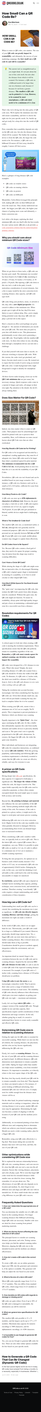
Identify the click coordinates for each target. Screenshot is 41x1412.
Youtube (21, 1395)
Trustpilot (35, 1392)
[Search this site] (34, 3)
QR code (19, 776)
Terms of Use (8, 1392)
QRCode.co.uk (18, 1388)
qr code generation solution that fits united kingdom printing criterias (20, 228)
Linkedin (27, 1392)
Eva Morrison (13, 22)
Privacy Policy (18, 1392)
